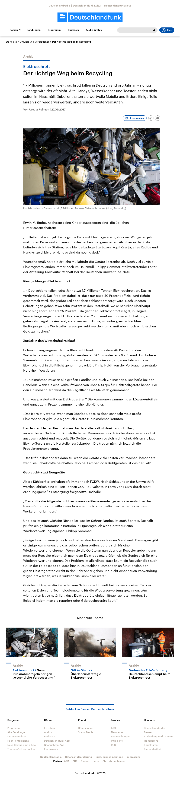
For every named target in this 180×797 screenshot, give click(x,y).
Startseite (11, 41)
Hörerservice (85, 727)
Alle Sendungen (16, 732)
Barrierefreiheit (153, 749)
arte (96, 761)
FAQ (113, 727)
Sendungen (34, 30)
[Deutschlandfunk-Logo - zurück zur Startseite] (90, 17)
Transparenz (151, 740)
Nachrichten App (54, 744)
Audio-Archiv (94, 30)
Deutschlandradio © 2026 (90, 772)
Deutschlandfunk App (57, 740)
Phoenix (86, 761)
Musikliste (117, 740)
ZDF (75, 761)
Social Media (85, 732)
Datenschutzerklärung (78, 756)
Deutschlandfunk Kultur (87, 5)
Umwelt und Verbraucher (34, 41)
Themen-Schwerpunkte (21, 749)
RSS (113, 744)
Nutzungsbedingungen (109, 756)
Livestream (50, 727)
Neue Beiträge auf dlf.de (21, 744)
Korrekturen (151, 744)
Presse (148, 732)
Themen (13, 30)
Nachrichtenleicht (18, 740)
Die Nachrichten (17, 736)
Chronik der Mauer (113, 761)
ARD (66, 761)
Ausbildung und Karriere (158, 736)
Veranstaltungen (120, 736)
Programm (54, 30)
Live (169, 30)
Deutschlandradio (59, 5)
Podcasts (73, 30)
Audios (48, 732)
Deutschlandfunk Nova (117, 5)
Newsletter (117, 732)
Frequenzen (51, 749)
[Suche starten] (154, 30)
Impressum (133, 756)
